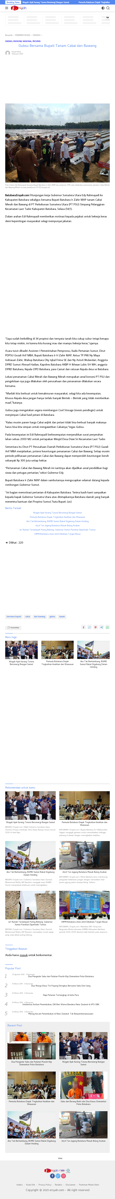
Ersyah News (16, 51)
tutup (60, 1158)
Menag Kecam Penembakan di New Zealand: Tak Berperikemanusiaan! (60, 1014)
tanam (62, 617)
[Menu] (7, 8)
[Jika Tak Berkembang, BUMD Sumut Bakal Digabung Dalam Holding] (93, 650)
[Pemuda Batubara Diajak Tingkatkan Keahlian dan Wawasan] (57, 650)
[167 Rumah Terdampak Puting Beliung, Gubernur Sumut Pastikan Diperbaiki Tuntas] (30, 905)
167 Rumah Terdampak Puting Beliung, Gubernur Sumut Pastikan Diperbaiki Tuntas (57, 530)
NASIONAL (27, 41)
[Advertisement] (57, 79)
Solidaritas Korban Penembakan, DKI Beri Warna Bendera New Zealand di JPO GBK (60, 1004)
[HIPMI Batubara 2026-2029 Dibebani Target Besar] (84, 905)
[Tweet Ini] (89, 627)
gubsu (52, 617)
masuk (24, 955)
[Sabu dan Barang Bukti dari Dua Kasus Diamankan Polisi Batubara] (83, 1085)
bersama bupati (14, 617)
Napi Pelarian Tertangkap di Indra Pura (61, 995)
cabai (27, 617)
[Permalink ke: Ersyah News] (7, 53)
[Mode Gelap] (103, 8)
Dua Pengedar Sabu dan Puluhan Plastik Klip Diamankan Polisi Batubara (61, 976)
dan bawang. (40, 617)
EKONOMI (17, 41)
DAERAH (8, 41)
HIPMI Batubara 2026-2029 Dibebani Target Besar (57, 534)
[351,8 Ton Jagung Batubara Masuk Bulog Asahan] (84, 855)
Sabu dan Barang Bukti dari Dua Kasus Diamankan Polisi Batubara (83, 1103)
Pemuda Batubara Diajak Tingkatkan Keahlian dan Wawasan (85, 2)
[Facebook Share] (83, 627)
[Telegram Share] (101, 627)
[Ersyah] (18, 8)
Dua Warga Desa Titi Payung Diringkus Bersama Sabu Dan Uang (60, 986)
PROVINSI (36, 41)
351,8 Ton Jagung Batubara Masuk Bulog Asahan (57, 526)
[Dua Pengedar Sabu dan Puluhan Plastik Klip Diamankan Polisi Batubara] (31, 1045)
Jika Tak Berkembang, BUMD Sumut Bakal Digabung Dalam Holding (57, 521)
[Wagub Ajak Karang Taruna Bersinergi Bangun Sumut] (21, 650)
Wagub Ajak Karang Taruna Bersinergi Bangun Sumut (26, 2)
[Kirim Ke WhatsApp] (107, 627)
